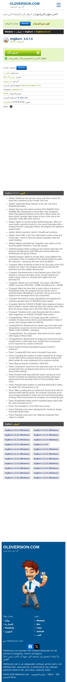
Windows (9, 32)
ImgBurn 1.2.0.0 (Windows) (46, 473)
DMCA (51, 674)
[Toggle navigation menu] (58, 5)
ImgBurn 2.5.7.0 (21, 38)
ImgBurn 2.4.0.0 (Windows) (46, 454)
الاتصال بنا (9, 624)
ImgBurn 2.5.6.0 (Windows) (17, 430)
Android (40, 631)
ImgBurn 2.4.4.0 (41, 444)
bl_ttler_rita (22, 98)
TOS (57, 674)
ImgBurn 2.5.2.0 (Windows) (17, 440)
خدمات (19, 32)
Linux (39, 628)
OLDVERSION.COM (25, 3)
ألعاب (39, 635)
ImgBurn (29, 32)
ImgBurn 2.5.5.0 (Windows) (46, 430)
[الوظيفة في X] (11, 106)
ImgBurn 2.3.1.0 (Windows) (46, 459)
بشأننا (7, 621)
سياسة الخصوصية (38, 674)
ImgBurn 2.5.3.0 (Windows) (46, 435)
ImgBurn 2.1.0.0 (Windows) (17, 468)
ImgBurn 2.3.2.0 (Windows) (17, 459)
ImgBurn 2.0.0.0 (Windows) (46, 468)
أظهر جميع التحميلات (41, 23)
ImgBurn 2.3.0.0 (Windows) (17, 463)
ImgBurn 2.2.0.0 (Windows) (46, 463)
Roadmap (9, 628)
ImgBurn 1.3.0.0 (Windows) (17, 473)
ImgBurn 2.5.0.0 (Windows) (17, 444)
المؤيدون (8, 631)
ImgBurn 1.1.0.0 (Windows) (17, 478)
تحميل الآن (12, 52)
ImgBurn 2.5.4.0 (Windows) (17, 435)
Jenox (13, 677)
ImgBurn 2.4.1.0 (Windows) (17, 454)
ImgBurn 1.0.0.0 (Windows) (46, 478)
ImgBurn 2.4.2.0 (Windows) (46, 449)
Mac (38, 624)
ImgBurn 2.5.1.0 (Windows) (46, 440)
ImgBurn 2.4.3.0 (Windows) (17, 449)
